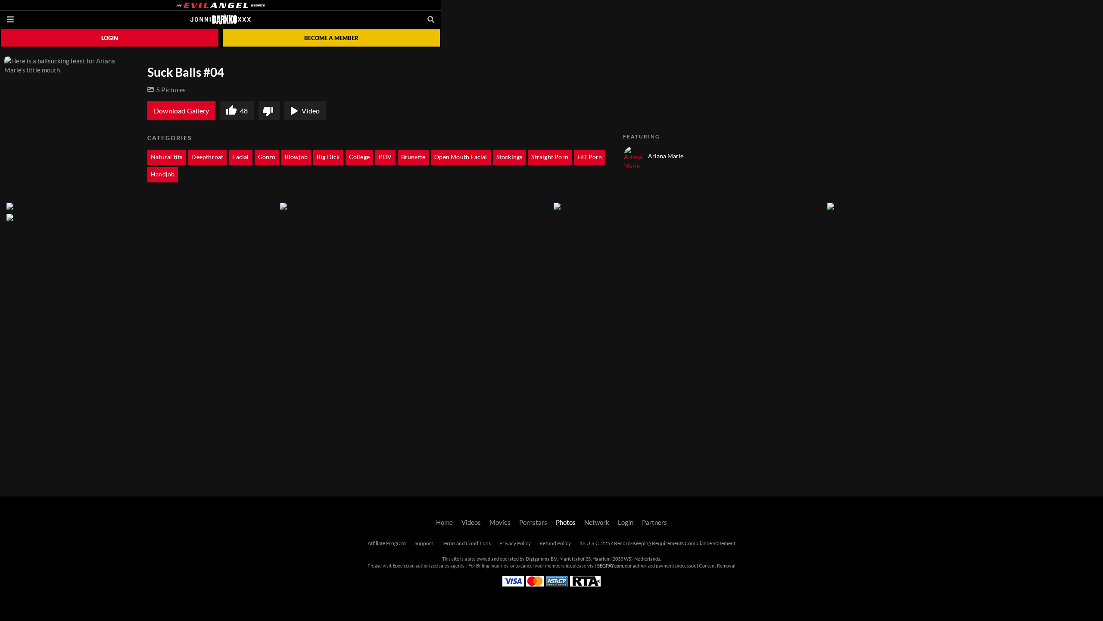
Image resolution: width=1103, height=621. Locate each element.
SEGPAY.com (610, 565)
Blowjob (296, 157)
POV (385, 157)
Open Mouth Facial (460, 157)
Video (311, 111)
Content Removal (717, 565)
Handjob (162, 174)
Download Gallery (181, 111)
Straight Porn (549, 157)
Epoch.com (403, 565)
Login (109, 38)
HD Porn (589, 157)
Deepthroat (207, 157)
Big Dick (328, 157)
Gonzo (267, 157)
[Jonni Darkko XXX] (220, 19)
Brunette (413, 157)
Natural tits (166, 157)
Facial (240, 157)
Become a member (331, 38)
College (359, 157)
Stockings (509, 157)
